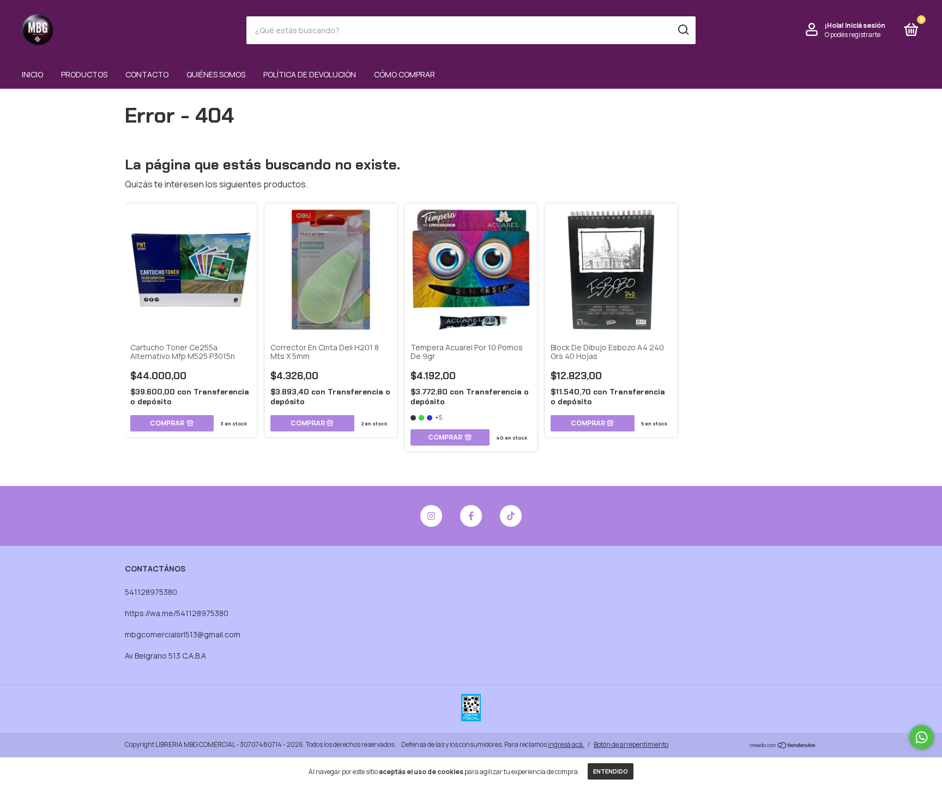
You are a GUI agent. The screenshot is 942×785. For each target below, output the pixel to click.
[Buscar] (683, 30)
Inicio (32, 74)
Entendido (610, 771)
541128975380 (151, 592)
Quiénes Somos (215, 74)
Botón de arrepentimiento (631, 744)
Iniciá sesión (865, 25)
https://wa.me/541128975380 (176, 613)
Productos (84, 74)
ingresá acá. (566, 744)
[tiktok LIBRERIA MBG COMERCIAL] (511, 516)
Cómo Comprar (404, 74)
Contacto (146, 74)
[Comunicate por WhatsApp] (921, 737)
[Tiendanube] (783, 746)
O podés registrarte (852, 34)
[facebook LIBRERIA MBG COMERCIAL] (471, 516)
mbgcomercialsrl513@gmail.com (182, 634)
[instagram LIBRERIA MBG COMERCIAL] (431, 516)
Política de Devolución (309, 74)
